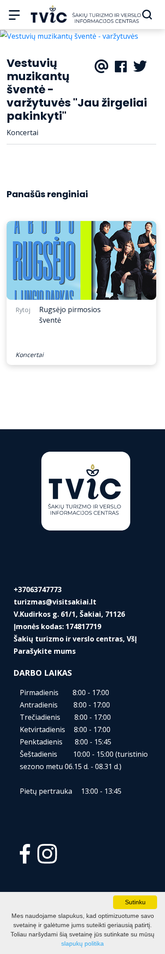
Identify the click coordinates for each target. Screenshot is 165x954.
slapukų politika (82, 943)
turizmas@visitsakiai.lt (55, 602)
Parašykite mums (45, 651)
